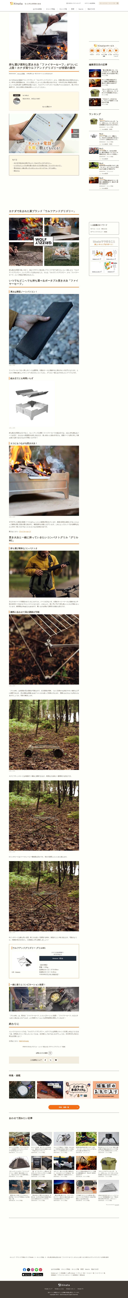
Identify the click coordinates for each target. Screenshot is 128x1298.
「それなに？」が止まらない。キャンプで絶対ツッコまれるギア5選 (110, 100)
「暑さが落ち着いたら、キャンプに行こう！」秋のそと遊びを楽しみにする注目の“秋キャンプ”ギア (110, 71)
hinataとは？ (54, 1273)
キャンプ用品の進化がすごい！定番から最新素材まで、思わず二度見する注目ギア (110, 81)
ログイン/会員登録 (90, 3)
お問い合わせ (71, 1273)
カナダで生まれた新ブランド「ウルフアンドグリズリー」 (33, 163)
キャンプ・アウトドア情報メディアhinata (22, 1257)
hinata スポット (70, 1289)
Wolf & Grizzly (24, 1041)
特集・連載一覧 (64, 1107)
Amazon (17, 972)
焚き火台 (46, 1046)
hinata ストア (48, 1289)
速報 (64, 1046)
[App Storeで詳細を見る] (27, 1275)
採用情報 (75, 1275)
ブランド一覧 (81, 1273)
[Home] (25, 4)
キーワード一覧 (100, 1273)
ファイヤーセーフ (25, 531)
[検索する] (117, 3)
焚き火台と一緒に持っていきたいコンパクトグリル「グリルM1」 (35, 168)
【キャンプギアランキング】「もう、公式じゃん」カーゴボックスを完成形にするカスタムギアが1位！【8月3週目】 (110, 91)
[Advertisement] (26, 192)
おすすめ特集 (37, 9)
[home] (64, 1285)
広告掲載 (63, 1273)
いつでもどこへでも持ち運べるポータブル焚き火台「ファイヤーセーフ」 (38, 165)
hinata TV (80, 1289)
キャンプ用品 (50, 9)
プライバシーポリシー (64, 1275)
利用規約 (53, 1275)
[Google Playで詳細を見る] (37, 1275)
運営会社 (82, 1275)
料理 (72, 9)
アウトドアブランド (55, 1046)
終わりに (17, 171)
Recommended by (110, 1204)
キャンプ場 (63, 9)
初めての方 (91, 9)
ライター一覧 (90, 1273)
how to (81, 9)
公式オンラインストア (74, 3)
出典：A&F (12, 365)
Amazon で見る (57, 958)
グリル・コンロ (37, 1046)
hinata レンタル (59, 1289)
